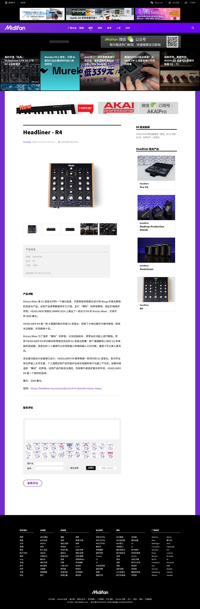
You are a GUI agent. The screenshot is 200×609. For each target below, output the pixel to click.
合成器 (134, 537)
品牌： (29, 256)
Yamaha (170, 575)
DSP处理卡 (120, 572)
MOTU (154, 559)
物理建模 (43, 572)
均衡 (62, 562)
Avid (168, 543)
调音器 (78, 575)
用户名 (30, 463)
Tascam (155, 568)
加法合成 (43, 540)
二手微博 (192, 2)
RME (168, 565)
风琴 (21, 568)
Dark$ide (27, 142)
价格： (29, 265)
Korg (154, 553)
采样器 (134, 568)
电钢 (21, 546)
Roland (169, 568)
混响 (62, 540)
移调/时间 (64, 556)
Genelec (155, 549)
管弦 (21, 549)
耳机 (118, 559)
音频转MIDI (80, 559)
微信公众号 (159, 2)
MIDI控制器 (120, 540)
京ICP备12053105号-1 (99, 602)
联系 (135, 599)
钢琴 (21, 556)
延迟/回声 (64, 543)
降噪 (77, 537)
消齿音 (63, 546)
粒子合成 (43, 549)
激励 (62, 537)
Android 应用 (62, 599)
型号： (29, 260)
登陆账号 (11, 2)
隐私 (141, 599)
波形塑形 (43, 565)
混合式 (42, 553)
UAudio (170, 572)
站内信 (23, 2)
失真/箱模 (79, 556)
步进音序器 (100, 565)
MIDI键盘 (119, 537)
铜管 (21, 537)
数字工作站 (135, 562)
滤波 (62, 559)
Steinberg (156, 572)
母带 (77, 543)
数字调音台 (120, 553)
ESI (168, 549)
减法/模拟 (44, 537)
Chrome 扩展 (120, 599)
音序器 (134, 575)
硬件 (91, 27)
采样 (42, 546)
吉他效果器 (135, 553)
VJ (97, 562)
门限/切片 (64, 565)
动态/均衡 (135, 559)
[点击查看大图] (72, 185)
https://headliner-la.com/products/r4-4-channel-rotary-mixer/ (66, 388)
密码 (29, 468)
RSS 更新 (109, 599)
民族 (21, 540)
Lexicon (170, 553)
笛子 (21, 565)
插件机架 (99, 553)
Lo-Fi (78, 546)
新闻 (81, 27)
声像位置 (64, 575)
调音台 (63, 553)
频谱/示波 (79, 540)
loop (21, 559)
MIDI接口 (119, 543)
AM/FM (43, 543)
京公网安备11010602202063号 (121, 602)
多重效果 (64, 572)
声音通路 (79, 562)
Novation (170, 562)
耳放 (118, 565)
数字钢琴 (134, 549)
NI (167, 559)
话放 (118, 562)
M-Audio (170, 556)
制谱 (97, 572)
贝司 (21, 543)
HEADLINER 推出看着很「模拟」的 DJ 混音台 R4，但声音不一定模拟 (156, 136)
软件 (100, 27)
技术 (109, 27)
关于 (129, 599)
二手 (118, 27)
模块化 (42, 559)
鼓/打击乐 (23, 553)
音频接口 (119, 546)
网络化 (78, 568)
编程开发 (99, 575)
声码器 (63, 568)
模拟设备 (134, 540)
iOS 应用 (51, 599)
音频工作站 (100, 537)
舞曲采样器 (135, 572)
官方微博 (176, 2)
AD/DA (134, 556)
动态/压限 (79, 549)
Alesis (169, 537)
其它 (42, 575)
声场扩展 (64, 549)
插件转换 (99, 568)
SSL (153, 565)
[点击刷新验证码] (91, 468)
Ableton (155, 537)
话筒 (118, 556)
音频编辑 (99, 549)
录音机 (78, 565)
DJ (97, 559)
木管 (21, 572)
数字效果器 (120, 575)
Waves (154, 575)
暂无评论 (74, 142)
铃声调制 (79, 572)
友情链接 (148, 599)
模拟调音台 (120, 549)
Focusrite (155, 546)
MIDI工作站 (100, 543)
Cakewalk (170, 546)
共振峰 (42, 568)
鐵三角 (169, 540)
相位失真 (43, 562)
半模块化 (43, 556)
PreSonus (156, 562)
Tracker (99, 556)
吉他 (21, 562)
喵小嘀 (72, 599)
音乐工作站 (100, 540)
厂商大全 (72, 27)
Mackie (154, 556)
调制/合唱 (79, 553)
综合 (21, 575)
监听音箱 (119, 568)
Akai (153, 540)
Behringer (156, 543)
